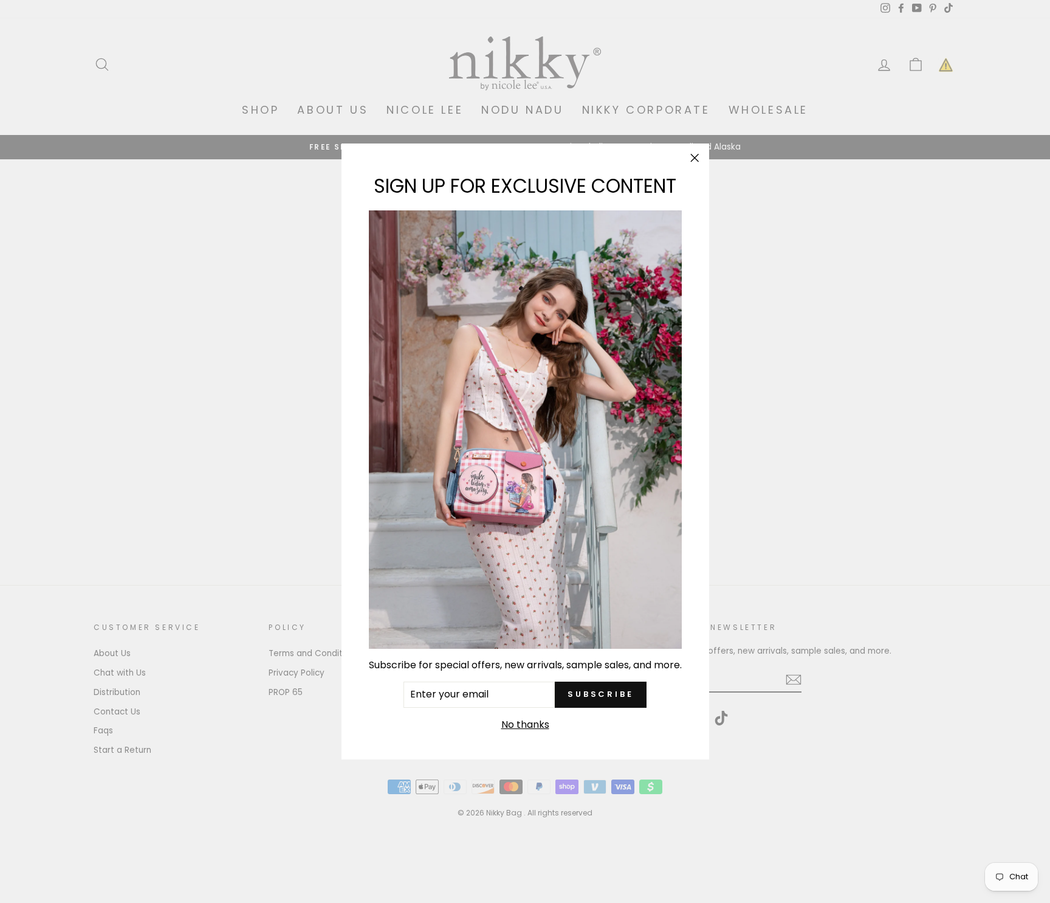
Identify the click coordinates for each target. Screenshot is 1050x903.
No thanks (525, 724)
